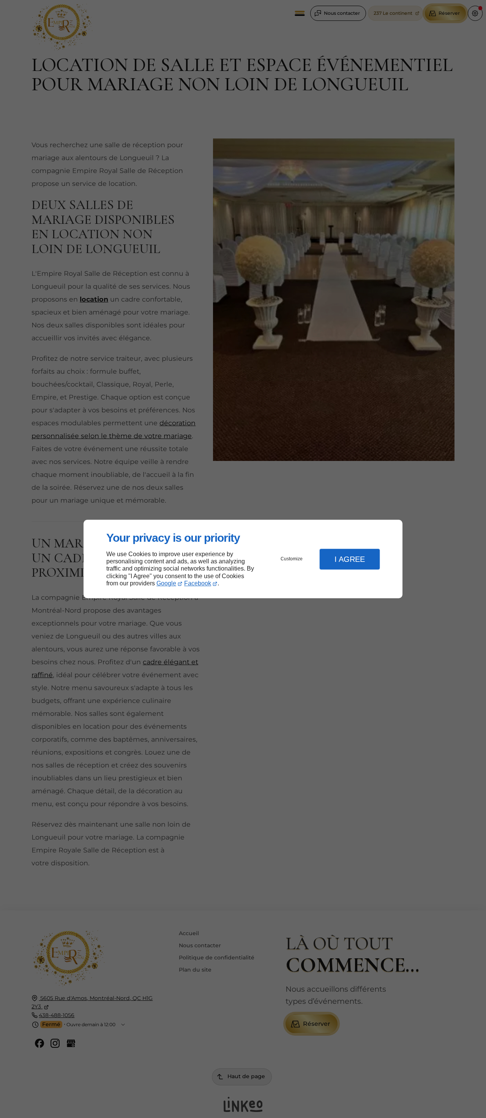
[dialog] (243, 559)
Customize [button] (292, 558)
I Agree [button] (350, 559)
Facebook (197, 583)
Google (166, 583)
